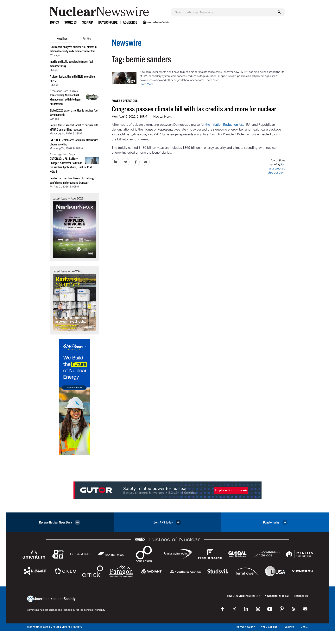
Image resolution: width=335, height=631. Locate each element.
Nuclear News (162, 116)
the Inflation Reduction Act (224, 124)
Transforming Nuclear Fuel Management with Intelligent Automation (65, 99)
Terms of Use (269, 627)
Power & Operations (125, 100)
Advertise (130, 22)
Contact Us (301, 596)
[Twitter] (234, 608)
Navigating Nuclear (277, 596)
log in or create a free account (276, 168)
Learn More (146, 84)
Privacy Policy (246, 627)
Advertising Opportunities (243, 596)
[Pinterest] (281, 608)
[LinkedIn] (246, 608)
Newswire (127, 42)
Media (304, 627)
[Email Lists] (305, 608)
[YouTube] (269, 608)
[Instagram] (258, 608)
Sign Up (87, 22)
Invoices (289, 627)
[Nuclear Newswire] (293, 608)
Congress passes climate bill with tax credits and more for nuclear (194, 108)
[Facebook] (222, 608)
